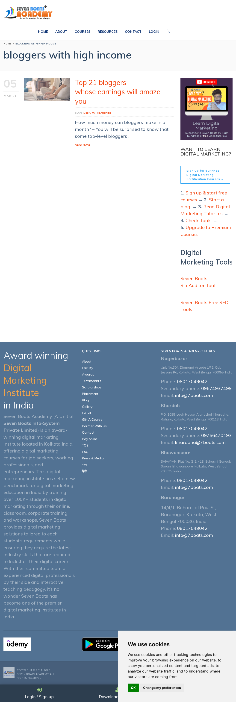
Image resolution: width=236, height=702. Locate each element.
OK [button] (133, 688)
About (86, 361)
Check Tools (199, 220)
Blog (78, 112)
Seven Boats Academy (32, 674)
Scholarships (91, 387)
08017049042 (192, 381)
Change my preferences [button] (162, 688)
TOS (85, 445)
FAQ (85, 452)
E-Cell (86, 413)
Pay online (90, 439)
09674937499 (216, 388)
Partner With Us (94, 426)
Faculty (87, 368)
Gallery (87, 407)
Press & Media (93, 458)
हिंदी (84, 471)
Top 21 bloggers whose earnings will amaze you (117, 92)
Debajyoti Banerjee (97, 112)
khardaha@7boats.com (200, 442)
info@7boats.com (194, 395)
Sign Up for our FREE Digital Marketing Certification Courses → (205, 175)
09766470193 (216, 435)
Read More (82, 144)
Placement (90, 394)
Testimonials (91, 381)
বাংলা (84, 465)
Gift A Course (92, 419)
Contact (88, 432)
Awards (88, 374)
